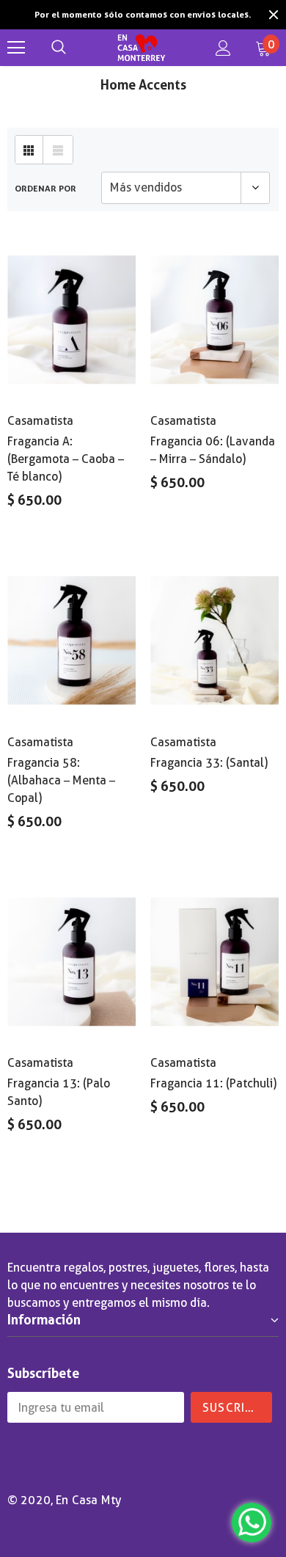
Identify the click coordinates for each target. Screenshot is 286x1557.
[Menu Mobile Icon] (16, 34)
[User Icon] (223, 34)
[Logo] (141, 33)
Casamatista (40, 407)
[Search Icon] (58, 33)
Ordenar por (45, 174)
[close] (273, 7)
